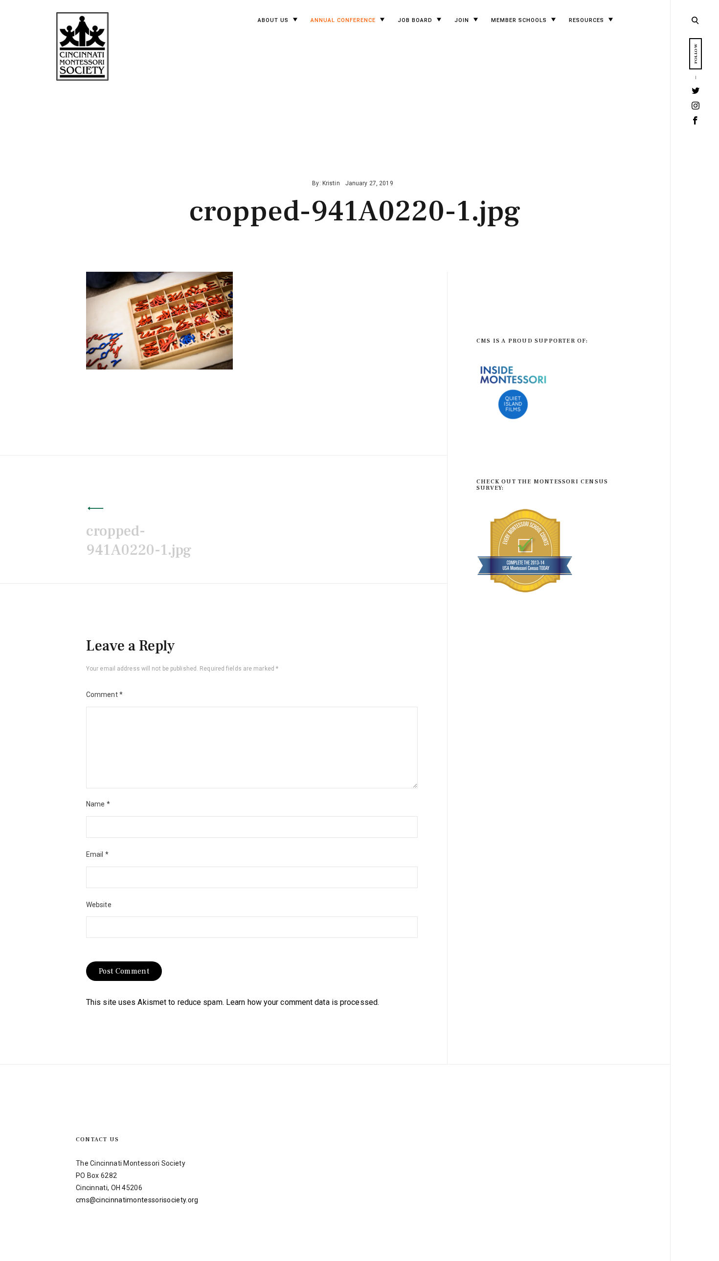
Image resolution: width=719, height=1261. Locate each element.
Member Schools (519, 20)
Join (461, 20)
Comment (104, 694)
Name (98, 804)
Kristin (331, 183)
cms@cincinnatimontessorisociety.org (137, 1200)
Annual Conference (343, 20)
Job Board (415, 20)
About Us (273, 20)
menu (696, 19)
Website (99, 905)
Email (97, 854)
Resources (586, 20)
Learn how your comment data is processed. (302, 1002)
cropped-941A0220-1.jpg (138, 541)
